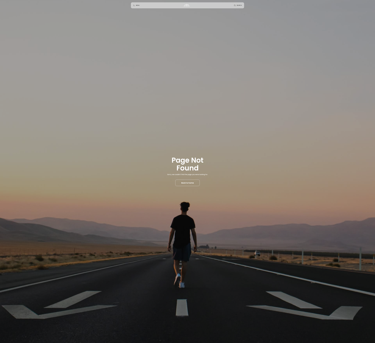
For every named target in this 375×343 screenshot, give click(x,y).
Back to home (187, 183)
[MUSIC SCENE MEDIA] (186, 5)
